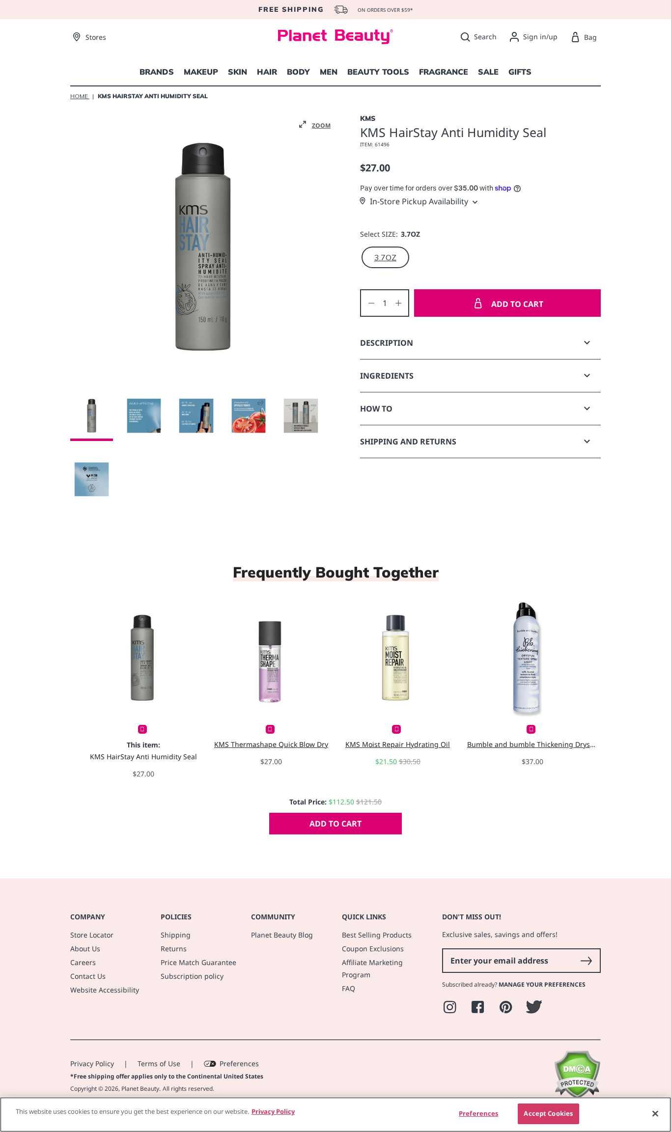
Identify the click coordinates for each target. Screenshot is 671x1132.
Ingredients (387, 375)
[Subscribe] (586, 960)
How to (376, 408)
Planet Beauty (140, 1088)
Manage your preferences (542, 984)
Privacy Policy (92, 1063)
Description (386, 342)
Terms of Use (159, 1063)
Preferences (239, 1063)
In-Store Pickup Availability (419, 201)
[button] (315, 124)
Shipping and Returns (408, 441)
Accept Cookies (548, 1113)
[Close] (655, 1113)
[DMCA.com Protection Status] (577, 1096)
